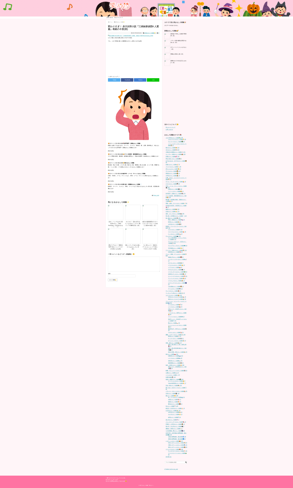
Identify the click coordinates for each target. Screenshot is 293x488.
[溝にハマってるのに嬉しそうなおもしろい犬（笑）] (132, 236)
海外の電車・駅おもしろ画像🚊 (177, 352)
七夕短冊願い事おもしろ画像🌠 (175, 430)
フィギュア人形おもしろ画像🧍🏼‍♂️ (175, 293)
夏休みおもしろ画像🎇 (175, 404)
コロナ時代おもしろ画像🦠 (174, 137)
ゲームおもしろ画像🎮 (175, 288)
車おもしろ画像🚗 (172, 354)
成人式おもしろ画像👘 (172, 419)
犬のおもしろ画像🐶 (172, 150)
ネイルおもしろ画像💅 (175, 304)
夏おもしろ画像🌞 (172, 395)
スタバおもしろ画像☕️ (175, 229)
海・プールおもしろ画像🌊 (176, 397)
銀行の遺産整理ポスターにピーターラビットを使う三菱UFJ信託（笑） (150, 223)
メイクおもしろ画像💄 (175, 306)
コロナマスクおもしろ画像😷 (177, 139)
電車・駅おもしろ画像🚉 (174, 343)
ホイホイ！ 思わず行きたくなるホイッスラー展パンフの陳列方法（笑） (132, 223)
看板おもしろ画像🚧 (172, 209)
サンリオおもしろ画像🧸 (173, 291)
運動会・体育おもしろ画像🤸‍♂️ (174, 428)
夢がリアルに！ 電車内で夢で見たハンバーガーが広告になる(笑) (115, 247)
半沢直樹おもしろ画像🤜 (176, 248)
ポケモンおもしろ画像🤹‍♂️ (176, 263)
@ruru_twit (156, 195)
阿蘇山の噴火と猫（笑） (177, 54)
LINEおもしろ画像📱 (175, 189)
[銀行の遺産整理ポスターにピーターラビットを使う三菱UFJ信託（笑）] (150, 212)
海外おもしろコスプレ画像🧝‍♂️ (177, 299)
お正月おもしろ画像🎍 (173, 410)
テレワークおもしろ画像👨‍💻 (176, 141)
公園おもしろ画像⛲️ (172, 372)
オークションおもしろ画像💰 (176, 381)
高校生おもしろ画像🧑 (173, 173)
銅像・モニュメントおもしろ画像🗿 (176, 370)
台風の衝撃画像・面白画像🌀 (177, 436)
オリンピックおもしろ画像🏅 (177, 340)
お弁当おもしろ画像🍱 (175, 224)
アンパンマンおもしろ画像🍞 (177, 278)
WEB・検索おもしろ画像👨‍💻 (174, 379)
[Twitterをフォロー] (183, 2)
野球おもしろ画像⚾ (174, 336)
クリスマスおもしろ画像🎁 (174, 449)
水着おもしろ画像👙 (174, 399)
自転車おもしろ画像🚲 (175, 360)
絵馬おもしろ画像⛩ (174, 417)
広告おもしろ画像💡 (150, 33)
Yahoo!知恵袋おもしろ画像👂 (177, 383)
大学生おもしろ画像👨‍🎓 (173, 175)
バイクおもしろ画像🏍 (175, 358)
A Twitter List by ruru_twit (171, 469)
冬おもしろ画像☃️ (172, 406)
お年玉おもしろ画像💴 (175, 412)
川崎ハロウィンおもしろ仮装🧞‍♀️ (177, 445)
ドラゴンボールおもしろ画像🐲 (177, 271)
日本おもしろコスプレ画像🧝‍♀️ (177, 297)
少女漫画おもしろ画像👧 (176, 286)
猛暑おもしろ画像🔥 (174, 401)
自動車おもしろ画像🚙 (175, 355)
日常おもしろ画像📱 (172, 393)
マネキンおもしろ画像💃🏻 (176, 332)
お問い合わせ (110, 17)
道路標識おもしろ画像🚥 (176, 363)
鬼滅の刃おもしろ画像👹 (176, 257)
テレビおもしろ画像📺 (173, 236)
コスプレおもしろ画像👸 (174, 295)
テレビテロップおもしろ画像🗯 (177, 245)
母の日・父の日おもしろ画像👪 (175, 426)
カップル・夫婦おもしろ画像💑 (175, 154)
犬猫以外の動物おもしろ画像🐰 (175, 152)
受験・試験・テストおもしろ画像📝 (176, 203)
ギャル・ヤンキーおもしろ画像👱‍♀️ (176, 181)
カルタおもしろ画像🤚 (175, 414)
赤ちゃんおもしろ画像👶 (173, 169)
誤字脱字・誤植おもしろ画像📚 (175, 193)
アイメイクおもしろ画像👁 (176, 316)
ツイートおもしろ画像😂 (176, 191)
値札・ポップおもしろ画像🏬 (175, 213)
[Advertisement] (134, 61)
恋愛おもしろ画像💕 (172, 156)
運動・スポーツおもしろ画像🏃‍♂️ (175, 334)
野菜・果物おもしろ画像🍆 (176, 219)
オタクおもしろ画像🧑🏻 (173, 184)
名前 (109, 273)
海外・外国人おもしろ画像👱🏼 (175, 365)
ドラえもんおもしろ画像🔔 (176, 265)
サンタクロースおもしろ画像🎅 (177, 451)
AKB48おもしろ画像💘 (175, 252)
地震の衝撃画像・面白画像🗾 (177, 439)
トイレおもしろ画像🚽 (173, 375)
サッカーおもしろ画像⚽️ (176, 338)
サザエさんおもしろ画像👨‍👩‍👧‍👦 (176, 269)
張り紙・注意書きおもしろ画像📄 (176, 216)
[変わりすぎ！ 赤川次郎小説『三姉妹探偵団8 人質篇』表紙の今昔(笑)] (140, 80)
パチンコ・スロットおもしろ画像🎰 (176, 391)
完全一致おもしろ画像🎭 (174, 385)
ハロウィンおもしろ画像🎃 (174, 441)
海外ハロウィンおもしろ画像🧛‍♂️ (177, 447)
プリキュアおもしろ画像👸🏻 (176, 280)
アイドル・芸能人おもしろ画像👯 (176, 250)
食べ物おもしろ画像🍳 (173, 218)
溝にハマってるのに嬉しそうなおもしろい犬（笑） (132, 247)
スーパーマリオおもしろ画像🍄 (177, 276)
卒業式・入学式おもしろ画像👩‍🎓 (175, 424)
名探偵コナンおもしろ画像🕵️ (177, 274)
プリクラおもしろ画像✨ (173, 166)
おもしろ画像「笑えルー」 (148, 485)
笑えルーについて (118, 17)
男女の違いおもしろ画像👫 (174, 158)
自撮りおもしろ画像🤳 (173, 164)
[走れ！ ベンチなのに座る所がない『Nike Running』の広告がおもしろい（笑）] (115, 212)
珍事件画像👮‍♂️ (171, 377)
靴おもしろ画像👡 (174, 323)
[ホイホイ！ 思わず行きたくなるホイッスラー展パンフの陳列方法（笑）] (132, 212)
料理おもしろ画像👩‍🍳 (174, 222)
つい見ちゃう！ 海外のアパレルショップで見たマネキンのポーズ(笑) (150, 247)
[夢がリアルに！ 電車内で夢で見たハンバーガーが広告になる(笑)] (115, 236)
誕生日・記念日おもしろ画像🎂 (175, 408)
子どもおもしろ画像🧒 (173, 171)
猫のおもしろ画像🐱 (172, 147)
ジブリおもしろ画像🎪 (175, 267)
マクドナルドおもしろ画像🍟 (177, 231)
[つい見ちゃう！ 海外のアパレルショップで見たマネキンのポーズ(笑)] (150, 236)
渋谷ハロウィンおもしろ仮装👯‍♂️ (177, 442)
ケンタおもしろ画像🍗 (175, 234)
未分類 (168, 456)
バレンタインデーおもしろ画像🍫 (176, 422)
